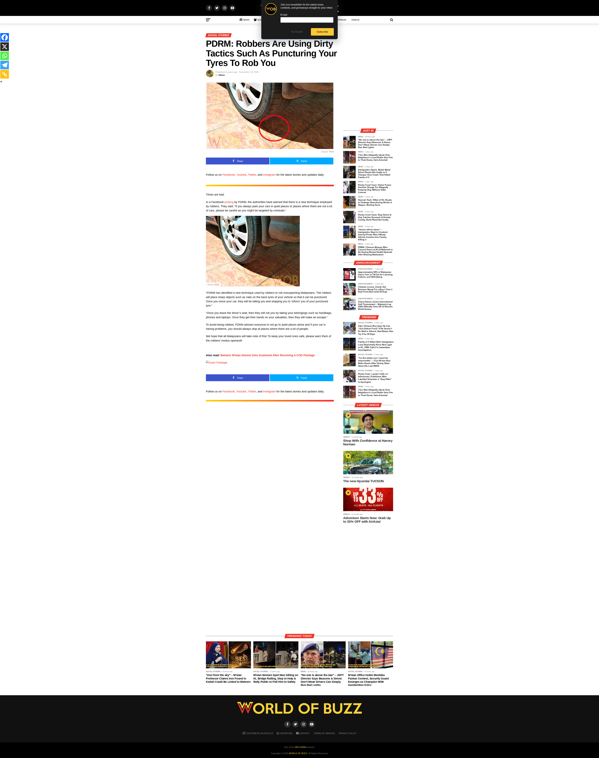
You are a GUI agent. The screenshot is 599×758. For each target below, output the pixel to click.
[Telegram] (4, 65)
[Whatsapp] (4, 56)
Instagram (269, 174)
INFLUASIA (300, 747)
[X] (4, 46)
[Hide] (1, 81)
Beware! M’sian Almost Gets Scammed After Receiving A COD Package (267, 355)
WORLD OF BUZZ (298, 753)
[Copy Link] (4, 74)
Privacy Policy (347, 733)
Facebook (228, 174)
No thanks (297, 31)
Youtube (241, 174)
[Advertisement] (368, 103)
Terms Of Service (324, 733)
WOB (216, 285)
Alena (222, 75)
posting (229, 202)
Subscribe (322, 31)
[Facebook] (4, 37)
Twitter (252, 174)
